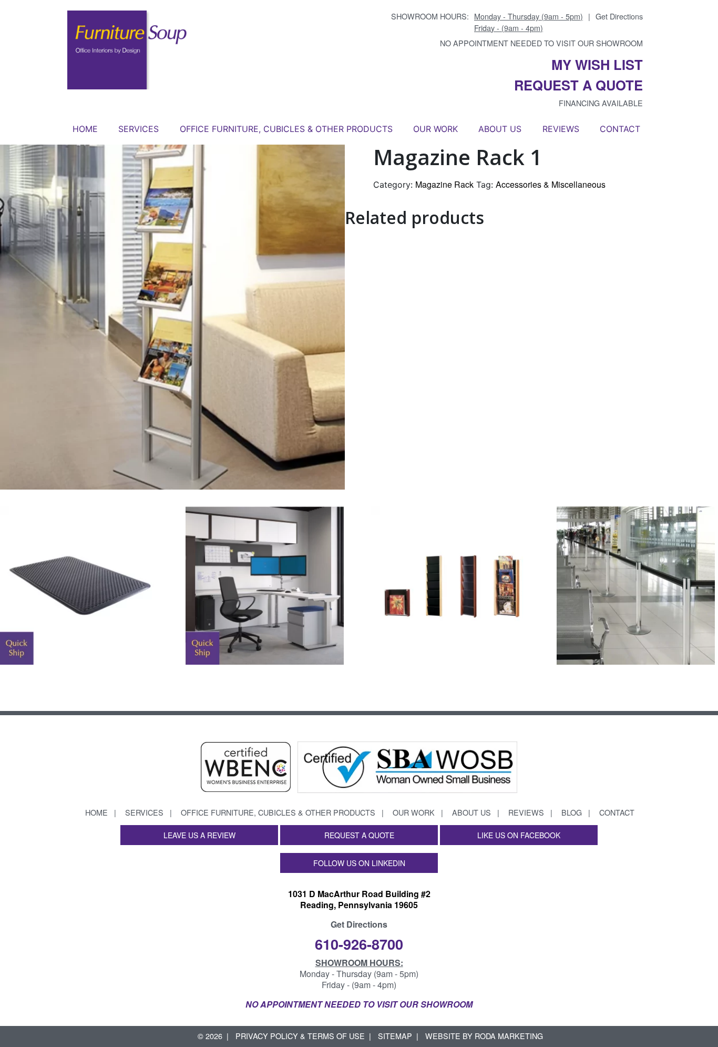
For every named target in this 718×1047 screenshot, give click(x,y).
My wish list (597, 64)
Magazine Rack (444, 184)
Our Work (435, 129)
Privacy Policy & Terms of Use (300, 1035)
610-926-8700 (359, 943)
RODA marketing (509, 1035)
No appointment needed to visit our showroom (541, 42)
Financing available (601, 102)
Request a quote (578, 85)
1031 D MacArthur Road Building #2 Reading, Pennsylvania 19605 (359, 899)
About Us (499, 129)
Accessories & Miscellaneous (551, 184)
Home (85, 129)
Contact (620, 129)
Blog (571, 812)
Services (138, 129)
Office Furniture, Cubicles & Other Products (286, 129)
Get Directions (619, 16)
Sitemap (395, 1035)
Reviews (560, 129)
